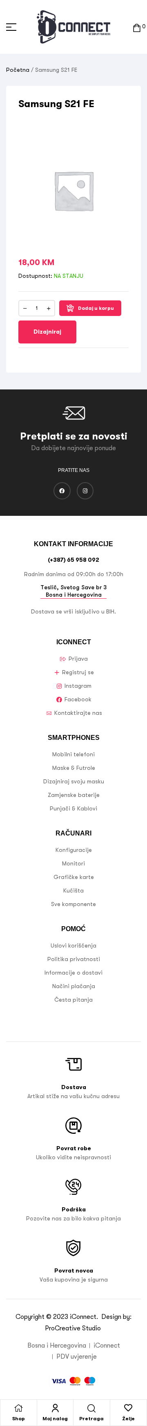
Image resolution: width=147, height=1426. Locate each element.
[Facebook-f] (62, 490)
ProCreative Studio (73, 1328)
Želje (128, 1418)
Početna (17, 69)
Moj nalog (55, 1418)
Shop (18, 1418)
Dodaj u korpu (96, 308)
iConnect (83, 1317)
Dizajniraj (47, 331)
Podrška (74, 1209)
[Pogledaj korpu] (137, 26)
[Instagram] (85, 490)
